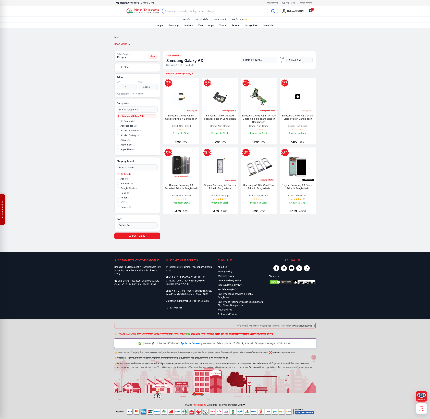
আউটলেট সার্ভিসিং (201, 19)
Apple (160, 25)
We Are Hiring (288, 3)
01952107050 (146, 280)
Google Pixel (251, 25)
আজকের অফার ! (219, 19)
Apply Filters (137, 235)
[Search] (273, 11)
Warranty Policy (226, 276)
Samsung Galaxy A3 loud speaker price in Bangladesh (220, 117)
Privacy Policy (225, 271)
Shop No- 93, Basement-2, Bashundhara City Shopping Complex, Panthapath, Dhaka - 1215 (137, 270)
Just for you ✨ (238, 19)
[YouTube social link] (291, 268)
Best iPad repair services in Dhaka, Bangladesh (235, 296)
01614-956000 (182, 277)
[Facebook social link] (276, 268)
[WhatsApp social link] (299, 268)
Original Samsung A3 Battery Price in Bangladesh (220, 187)
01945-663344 (134, 284)
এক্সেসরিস (186, 19)
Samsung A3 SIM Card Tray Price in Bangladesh (258, 187)
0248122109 (149, 284)
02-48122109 (182, 284)
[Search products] (259, 60)
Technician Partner (227, 314)
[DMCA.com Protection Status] (280, 282)
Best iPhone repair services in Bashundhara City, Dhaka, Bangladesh (240, 304)
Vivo (200, 25)
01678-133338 (130, 280)
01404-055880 (201, 301)
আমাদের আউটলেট (306, 3)
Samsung (174, 25)
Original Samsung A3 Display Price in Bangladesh (298, 187)
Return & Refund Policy (230, 285)
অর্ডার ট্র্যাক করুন (272, 3)
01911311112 (198, 277)
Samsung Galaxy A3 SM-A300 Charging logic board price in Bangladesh (259, 118)
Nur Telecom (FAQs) (228, 289)
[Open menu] (120, 11)
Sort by (282, 60)
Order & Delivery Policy (229, 280)
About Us (222, 267)
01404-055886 (174, 307)
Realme (236, 25)
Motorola (268, 25)
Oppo (211, 25)
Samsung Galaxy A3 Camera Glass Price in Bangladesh (298, 117)
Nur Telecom (199, 404)
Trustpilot (274, 276)
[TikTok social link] (307, 268)
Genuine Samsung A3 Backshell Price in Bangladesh (181, 187)
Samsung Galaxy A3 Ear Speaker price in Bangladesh (181, 117)
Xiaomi (222, 25)
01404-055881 (189, 280)
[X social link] (284, 268)
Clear (153, 56)
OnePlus (188, 25)
